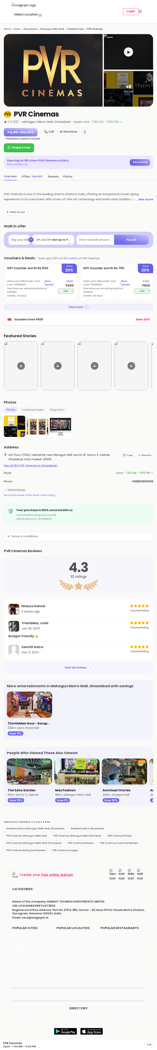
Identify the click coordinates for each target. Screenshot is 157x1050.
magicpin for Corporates (81, 997)
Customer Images (32, 409)
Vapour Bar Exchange (111, 960)
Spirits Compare (101, 991)
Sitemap (22, 997)
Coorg (38, 970)
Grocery (92, 889)
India (17, 29)
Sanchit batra (32, 647)
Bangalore (19, 945)
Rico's (126, 970)
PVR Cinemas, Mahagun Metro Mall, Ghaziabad (33, 843)
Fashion (77, 889)
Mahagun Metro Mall (52, 29)
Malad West (64, 970)
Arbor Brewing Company (111, 945)
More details (49, 283)
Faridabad (40, 950)
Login (131, 11)
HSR (58, 945)
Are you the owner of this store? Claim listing (29, 495)
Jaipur (16, 955)
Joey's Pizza (108, 970)
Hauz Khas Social (133, 975)
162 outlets (70, 258)
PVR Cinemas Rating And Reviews (26, 850)
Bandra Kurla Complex (67, 965)
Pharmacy (21, 894)
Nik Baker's (107, 950)
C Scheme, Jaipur (89, 960)
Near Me (82, 991)
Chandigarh (42, 945)
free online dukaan (57, 874)
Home (7, 29)
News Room (26, 991)
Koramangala (65, 940)
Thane (38, 965)
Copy (130, 455)
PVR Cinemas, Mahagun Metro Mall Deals (77, 835)
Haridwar (39, 975)
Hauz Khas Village (67, 975)
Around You (58, 991)
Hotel (139, 889)
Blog (71, 991)
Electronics (123, 889)
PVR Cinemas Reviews (81, 843)
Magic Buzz (57, 409)
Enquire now (21, 147)
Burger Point (130, 945)
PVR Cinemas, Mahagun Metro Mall (26, 835)
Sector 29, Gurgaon (89, 945)
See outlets (140, 162)
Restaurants (45, 889)
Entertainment (75, 29)
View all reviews (76, 667)
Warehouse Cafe (133, 955)
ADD (68, 291)
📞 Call (49, 132)
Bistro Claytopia (132, 940)
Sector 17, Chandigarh (89, 955)
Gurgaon (40, 940)
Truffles (106, 940)
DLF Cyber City (66, 950)
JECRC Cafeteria (133, 960)
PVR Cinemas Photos (120, 835)
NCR (36, 955)
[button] (128, 52)
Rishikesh (18, 970)
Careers (117, 997)
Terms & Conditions (126, 991)
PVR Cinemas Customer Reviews (119, 843)
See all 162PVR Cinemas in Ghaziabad (31, 465)
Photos (11, 409)
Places (34, 997)
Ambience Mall (88, 950)
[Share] (85, 132)
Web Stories (133, 997)
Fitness (107, 889)
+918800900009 (142, 481)
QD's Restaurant (111, 975)
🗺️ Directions (68, 132)
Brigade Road (87, 940)
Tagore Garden (88, 975)
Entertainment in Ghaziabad (87, 828)
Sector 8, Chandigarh (67, 955)
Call (149, 1044)
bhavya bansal (33, 606)
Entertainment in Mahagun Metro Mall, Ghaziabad (35, 828)
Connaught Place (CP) (89, 970)
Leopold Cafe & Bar (133, 965)
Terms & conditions (24, 536)
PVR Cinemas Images (65, 850)
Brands (58, 997)
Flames (127, 950)
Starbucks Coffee (111, 965)
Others (78, 1019)
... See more (144, 199)
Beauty (63, 889)
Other (37, 894)
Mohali (16, 960)
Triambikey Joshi (34, 623)
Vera (103, 997)
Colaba (83, 965)
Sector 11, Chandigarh (67, 960)
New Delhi (18, 940)
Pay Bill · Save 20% (21, 132)
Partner (46, 997)
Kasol (15, 975)
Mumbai (39, 960)
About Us (42, 991)
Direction (146, 455)
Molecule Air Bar (111, 955)
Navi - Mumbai (22, 965)
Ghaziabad (30, 29)
